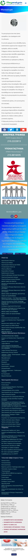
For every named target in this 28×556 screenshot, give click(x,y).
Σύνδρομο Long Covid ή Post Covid (11, 306)
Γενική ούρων (5, 384)
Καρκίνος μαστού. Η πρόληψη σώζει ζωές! (13, 467)
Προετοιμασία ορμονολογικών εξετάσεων (13, 410)
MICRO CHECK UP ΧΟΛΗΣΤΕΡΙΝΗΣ (10, 313)
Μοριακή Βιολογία (6, 376)
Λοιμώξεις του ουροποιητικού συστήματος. (13, 418)
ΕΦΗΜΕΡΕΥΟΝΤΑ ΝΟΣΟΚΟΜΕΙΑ (13, 520)
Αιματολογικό (5, 360)
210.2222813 (14, 141)
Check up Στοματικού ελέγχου (9, 277)
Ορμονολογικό (5, 364)
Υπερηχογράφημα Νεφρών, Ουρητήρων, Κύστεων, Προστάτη (12, 387)
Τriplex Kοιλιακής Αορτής (8, 394)
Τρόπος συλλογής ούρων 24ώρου (10, 420)
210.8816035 (14, 154)
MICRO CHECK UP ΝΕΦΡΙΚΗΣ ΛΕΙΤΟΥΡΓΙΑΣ (13, 293)
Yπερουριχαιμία (5, 471)
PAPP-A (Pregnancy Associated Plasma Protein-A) (12, 486)
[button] (25, 3)
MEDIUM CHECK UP (6, 331)
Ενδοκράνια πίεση (6, 475)
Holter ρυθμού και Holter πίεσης (10, 325)
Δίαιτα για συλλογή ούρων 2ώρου (10, 426)
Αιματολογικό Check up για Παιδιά (10, 264)
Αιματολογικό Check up (7, 260)
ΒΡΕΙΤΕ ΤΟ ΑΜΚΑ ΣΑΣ (10, 524)
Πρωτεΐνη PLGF (5, 483)
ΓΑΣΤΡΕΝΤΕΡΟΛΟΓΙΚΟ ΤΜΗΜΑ (9, 336)
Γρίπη (2, 315)
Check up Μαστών (6, 269)
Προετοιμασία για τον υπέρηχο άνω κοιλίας (13, 392)
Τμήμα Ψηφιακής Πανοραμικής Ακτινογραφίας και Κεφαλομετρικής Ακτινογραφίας (11, 347)
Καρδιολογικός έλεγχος (7, 273)
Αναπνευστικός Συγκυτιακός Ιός (10, 318)
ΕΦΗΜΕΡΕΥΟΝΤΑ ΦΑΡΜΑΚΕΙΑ (13, 522)
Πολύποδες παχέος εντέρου (9, 469)
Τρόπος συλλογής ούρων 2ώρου (10, 422)
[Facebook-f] (12, 216)
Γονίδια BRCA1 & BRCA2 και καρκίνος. (11, 473)
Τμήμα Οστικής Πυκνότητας (9, 350)
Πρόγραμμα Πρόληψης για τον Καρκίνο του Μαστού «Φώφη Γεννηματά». (13, 308)
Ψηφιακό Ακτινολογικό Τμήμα (9, 341)
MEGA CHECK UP (6, 329)
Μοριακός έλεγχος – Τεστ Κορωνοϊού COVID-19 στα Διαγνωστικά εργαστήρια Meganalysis (13, 298)
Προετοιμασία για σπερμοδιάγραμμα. (11, 408)
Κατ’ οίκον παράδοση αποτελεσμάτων (11, 449)
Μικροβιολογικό (5, 358)
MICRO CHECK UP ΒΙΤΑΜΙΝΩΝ (9, 311)
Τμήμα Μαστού (5, 343)
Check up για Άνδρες (7, 262)
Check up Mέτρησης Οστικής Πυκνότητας (12, 275)
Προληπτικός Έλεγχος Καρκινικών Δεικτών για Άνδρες (13, 287)
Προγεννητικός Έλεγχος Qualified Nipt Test (13, 327)
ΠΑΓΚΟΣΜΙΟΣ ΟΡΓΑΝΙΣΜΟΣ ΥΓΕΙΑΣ (14, 527)
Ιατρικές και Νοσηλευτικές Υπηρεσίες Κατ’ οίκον (13, 320)
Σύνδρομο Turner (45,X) (8, 481)
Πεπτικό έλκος (5, 460)
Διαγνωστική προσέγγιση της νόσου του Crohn (12, 489)
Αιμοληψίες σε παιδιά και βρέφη (10, 447)
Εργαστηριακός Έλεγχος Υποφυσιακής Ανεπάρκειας (12, 493)
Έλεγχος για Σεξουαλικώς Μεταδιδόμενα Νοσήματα (12, 284)
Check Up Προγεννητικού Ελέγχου (10, 279)
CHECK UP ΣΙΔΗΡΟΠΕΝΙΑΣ (8, 296)
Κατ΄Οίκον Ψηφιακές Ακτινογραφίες (11, 443)
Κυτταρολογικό (5, 374)
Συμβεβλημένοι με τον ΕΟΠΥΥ (9, 454)
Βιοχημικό (4, 362)
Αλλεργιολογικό (5, 368)
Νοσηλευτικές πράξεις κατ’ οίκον (10, 323)
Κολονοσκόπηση (6, 382)
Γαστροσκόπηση (6, 462)
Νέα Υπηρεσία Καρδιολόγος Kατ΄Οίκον (11, 439)
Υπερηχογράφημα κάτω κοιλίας (10, 390)
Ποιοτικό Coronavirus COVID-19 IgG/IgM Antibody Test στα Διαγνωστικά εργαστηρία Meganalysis (13, 303)
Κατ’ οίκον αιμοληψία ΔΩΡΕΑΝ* (10, 451)
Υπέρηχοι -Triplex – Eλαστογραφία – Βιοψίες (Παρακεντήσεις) (13, 355)
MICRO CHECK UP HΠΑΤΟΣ (8, 281)
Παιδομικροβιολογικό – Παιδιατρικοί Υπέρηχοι (11, 371)
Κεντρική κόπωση (6, 479)
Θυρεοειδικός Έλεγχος (7, 271)
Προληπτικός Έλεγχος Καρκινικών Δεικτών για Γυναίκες (13, 291)
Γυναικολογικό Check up (8, 267)
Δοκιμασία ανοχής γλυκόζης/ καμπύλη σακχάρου (12, 399)
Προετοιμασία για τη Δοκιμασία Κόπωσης (12, 396)
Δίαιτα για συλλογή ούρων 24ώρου (11, 424)
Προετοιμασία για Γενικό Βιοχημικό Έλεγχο (13, 412)
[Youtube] (16, 216)
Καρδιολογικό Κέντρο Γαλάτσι (9, 352)
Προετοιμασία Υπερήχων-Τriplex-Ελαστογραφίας (10, 415)
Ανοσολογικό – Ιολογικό (7, 366)
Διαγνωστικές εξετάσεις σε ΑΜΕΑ (10, 445)
